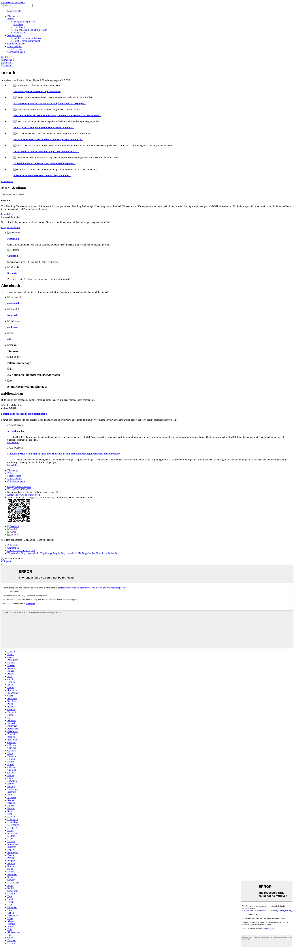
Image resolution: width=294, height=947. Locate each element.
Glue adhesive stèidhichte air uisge (30, 30)
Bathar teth (12, 545)
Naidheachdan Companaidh (26, 41)
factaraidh (12, 315)
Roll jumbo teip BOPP (24, 21)
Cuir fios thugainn (16, 52)
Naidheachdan (14, 35)
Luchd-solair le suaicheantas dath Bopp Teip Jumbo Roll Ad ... (46, 151)
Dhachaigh (12, 16)
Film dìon (18, 24)
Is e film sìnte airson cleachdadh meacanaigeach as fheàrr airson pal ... (49, 103)
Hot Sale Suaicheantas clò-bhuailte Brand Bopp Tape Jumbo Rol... (48, 139)
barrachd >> (7, 181)
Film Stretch (19, 27)
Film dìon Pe (13, 553)
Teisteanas (18, 49)
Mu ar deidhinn (14, 46)
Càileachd (12, 256)
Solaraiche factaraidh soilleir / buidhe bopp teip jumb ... (42, 175)
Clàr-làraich (13, 547)
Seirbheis (12, 273)
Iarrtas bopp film (16, 431)
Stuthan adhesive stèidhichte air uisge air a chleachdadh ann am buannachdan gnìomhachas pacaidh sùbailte (63, 453)
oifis (9, 339)
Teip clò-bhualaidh (30, 553)
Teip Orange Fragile (50, 553)
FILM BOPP (19, 32)
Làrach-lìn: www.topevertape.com (23, 494)
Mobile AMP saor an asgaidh (21, 550)
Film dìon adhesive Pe (106, 553)
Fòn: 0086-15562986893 (13, 2)
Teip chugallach (68, 553)
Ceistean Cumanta (16, 43)
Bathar (10, 19)
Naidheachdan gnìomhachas (27, 38)
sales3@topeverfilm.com (19, 486)
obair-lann (12, 327)
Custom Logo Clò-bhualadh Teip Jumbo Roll (36, 91)
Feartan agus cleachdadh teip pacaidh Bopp (24, 413)
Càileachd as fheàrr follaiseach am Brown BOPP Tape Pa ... (44, 163)
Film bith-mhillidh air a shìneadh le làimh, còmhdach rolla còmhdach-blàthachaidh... (57, 115)
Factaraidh (13, 238)
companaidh (13, 303)
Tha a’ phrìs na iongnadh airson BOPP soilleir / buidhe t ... (43, 127)
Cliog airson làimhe (10, 227)
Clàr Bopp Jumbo (86, 553)
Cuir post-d (6, 561)
